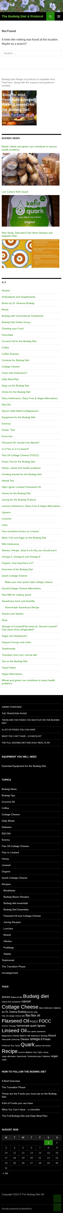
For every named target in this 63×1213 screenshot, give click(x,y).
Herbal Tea (8, 480)
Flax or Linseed (10, 852)
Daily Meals (8, 820)
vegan (54, 1056)
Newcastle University (11, 1039)
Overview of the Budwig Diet (17, 569)
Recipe (10, 1051)
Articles (6, 996)
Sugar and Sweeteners (14, 635)
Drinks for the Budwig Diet (16, 391)
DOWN (57, 1207)
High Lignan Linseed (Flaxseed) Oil (21, 487)
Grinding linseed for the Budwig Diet (21, 474)
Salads (7, 953)
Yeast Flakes (9, 667)
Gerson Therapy (9, 1026)
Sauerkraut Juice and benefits (18, 601)
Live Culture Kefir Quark (15, 191)
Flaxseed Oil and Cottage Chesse (22, 915)
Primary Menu (59, 16)
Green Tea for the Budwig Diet (18, 461)
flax (28, 1015)
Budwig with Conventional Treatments (22, 315)
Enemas (6, 423)
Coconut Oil (8, 801)
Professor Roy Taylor (11, 1046)
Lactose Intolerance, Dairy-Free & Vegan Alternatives (31, 506)
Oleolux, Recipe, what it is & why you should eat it (29, 550)
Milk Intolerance (10, 544)
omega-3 (36, 1039)
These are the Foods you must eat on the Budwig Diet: (30, 721)
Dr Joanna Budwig (15, 1011)
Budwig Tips (8, 795)
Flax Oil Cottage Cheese (15, 846)
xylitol (4, 1060)
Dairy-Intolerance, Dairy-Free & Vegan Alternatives (30, 398)
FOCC (45, 1020)
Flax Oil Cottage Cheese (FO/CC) (20, 455)
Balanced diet (16, 997)
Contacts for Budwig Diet (15, 360)
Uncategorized (10, 972)
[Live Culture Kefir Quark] (30, 211)
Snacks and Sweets (12, 613)
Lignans (6, 512)
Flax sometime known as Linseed (20, 531)
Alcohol (6, 290)
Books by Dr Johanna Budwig (18, 303)
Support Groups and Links (16, 642)
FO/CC (34, 1021)
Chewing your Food (12, 328)
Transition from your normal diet (19, 655)
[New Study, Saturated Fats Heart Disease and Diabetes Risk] (30, 253)
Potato (46, 1039)
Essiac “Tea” (8, 430)
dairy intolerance (46, 1008)
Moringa (44, 1036)
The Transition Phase (14, 713)
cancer (26, 1001)
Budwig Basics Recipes (16, 896)
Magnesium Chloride (10, 1036)
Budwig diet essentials (16, 903)
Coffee (5, 347)
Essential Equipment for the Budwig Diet (24, 766)
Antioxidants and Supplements (18, 296)
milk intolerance (33, 1036)
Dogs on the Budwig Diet (15, 385)
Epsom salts (32, 1012)
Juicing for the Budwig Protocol (19, 499)
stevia (45, 1052)
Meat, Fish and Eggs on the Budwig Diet (24, 537)
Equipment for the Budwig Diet (18, 417)
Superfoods (21, 1056)
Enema (6, 839)
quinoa (38, 1046)
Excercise (7, 436)
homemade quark (27, 1025)
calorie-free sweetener (11, 1002)
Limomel (6, 518)
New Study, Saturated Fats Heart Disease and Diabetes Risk (27, 234)
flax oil (35, 1015)
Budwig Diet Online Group (16, 322)
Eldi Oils (6, 404)
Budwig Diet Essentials (16, 909)
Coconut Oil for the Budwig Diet (19, 341)
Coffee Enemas (10, 353)
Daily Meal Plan (10, 379)
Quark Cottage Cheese (14, 575)
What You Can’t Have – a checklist (21, 736)
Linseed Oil (14, 1030)
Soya (4, 620)
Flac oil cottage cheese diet (13, 1016)
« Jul (5, 1173)
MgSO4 (23, 1036)
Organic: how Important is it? (18, 563)
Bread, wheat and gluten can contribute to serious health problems (29, 148)
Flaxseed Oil (15, 1021)
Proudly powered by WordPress (17, 1209)
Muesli (7, 934)
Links (5, 525)
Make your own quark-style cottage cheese (28, 582)
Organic (6, 871)
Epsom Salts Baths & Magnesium (20, 410)
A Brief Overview (11, 707)
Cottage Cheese (11, 366)
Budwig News (9, 789)
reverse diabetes (25, 1052)
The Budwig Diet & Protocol (22, 16)
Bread (5, 309)
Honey (5, 858)
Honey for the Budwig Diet (16, 493)
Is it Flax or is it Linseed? (15, 449)
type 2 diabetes (43, 1056)
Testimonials (8, 648)
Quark (28, 1044)
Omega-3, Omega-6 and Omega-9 (21, 556)
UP (57, 1198)
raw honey (46, 1046)
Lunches (8, 928)
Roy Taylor (38, 1052)
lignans (41, 1025)
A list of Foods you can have (18, 730)
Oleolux (8, 941)
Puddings (9, 947)
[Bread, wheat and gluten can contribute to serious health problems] (30, 169)
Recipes (6, 884)
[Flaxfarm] (19, 107)
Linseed (6, 865)
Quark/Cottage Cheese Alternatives (21, 588)
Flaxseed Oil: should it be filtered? (20, 442)
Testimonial (8, 960)
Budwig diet (36, 996)
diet (3, 1012)
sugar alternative (9, 1056)
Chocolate (7, 334)
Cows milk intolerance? (14, 372)
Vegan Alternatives (12, 674)
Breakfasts (9, 890)
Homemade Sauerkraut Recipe (22, 607)
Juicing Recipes (12, 922)
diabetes (57, 1008)
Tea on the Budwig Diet (14, 661)
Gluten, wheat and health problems (21, 468)
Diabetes (7, 827)
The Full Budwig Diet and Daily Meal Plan (26, 743)
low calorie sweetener (36, 1031)
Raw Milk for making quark (16, 594)
